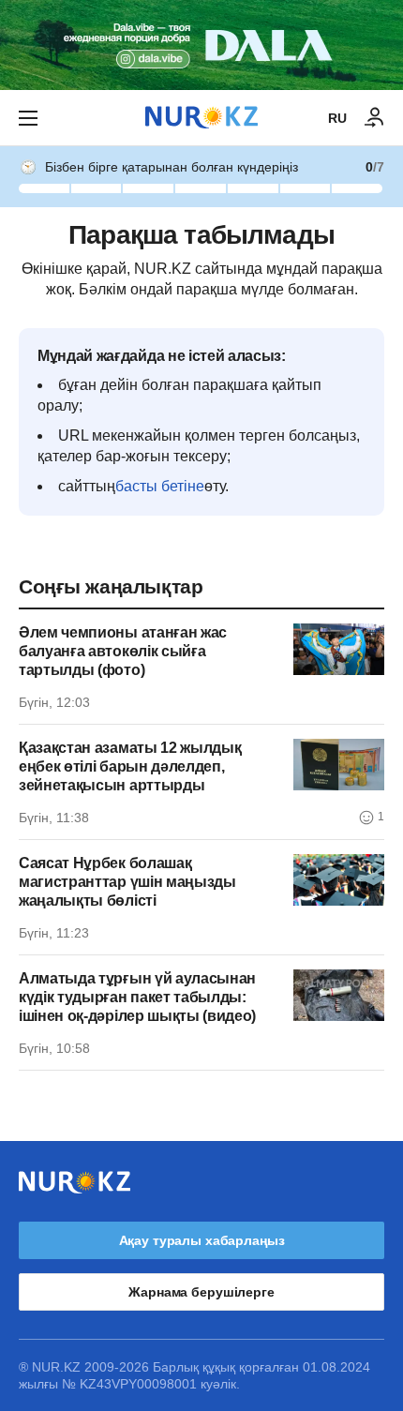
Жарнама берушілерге (201, 1291)
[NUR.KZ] (201, 117)
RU (337, 118)
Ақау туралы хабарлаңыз (202, 1240)
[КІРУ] (375, 118)
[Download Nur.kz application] (201, 45)
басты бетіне (159, 486)
